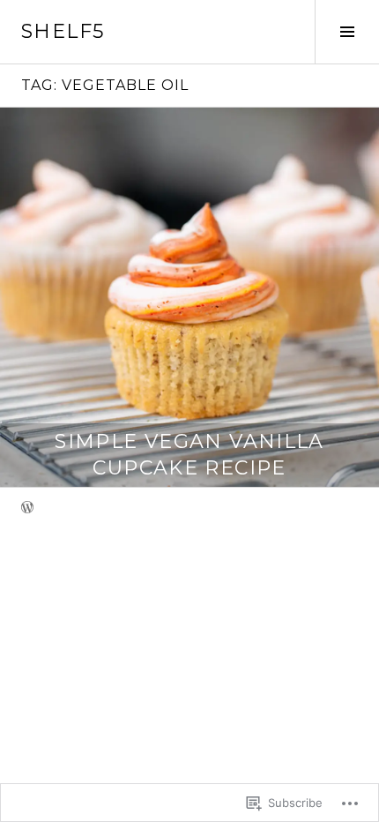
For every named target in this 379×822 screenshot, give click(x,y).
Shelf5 (62, 31)
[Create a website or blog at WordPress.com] (27, 508)
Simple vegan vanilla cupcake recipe (189, 455)
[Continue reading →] (189, 297)
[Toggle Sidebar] (347, 32)
